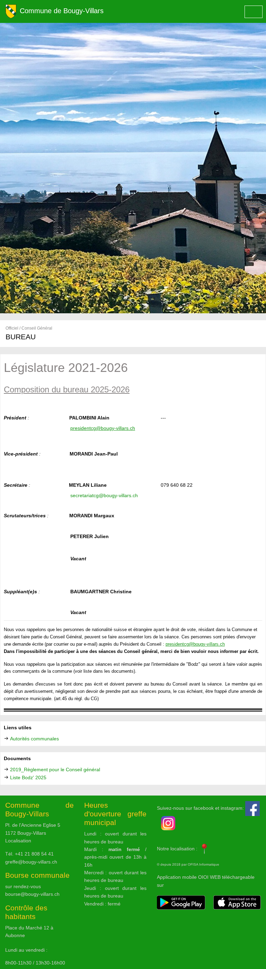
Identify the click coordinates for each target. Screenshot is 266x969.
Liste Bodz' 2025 (28, 777)
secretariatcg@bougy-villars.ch (104, 495)
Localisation (18, 840)
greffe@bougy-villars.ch (31, 862)
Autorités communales (34, 738)
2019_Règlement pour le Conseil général (55, 769)
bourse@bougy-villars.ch (32, 894)
